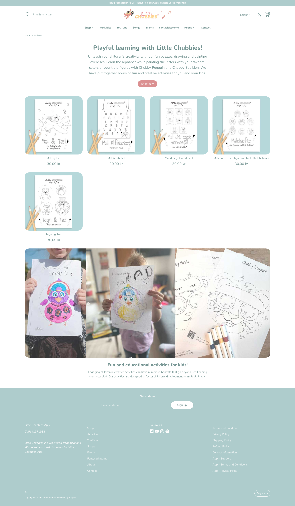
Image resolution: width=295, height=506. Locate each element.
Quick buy (53, 149)
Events (150, 27)
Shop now (147, 83)
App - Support (221, 458)
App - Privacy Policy (224, 471)
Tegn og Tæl (53, 234)
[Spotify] (167, 431)
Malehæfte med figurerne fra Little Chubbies (241, 158)
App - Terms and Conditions (230, 464)
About (188, 27)
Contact (205, 27)
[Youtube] (157, 431)
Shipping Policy (222, 440)
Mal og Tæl (54, 158)
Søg (26, 492)
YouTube (122, 27)
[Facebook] (151, 431)
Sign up (182, 405)
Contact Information (224, 452)
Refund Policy (221, 446)
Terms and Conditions (226, 428)
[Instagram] (162, 431)
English (244, 14)
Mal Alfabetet (116, 158)
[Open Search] (28, 14)
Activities (105, 27)
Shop (88, 27)
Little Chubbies (49, 497)
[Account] (259, 15)
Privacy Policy (220, 434)
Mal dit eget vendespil (179, 158)
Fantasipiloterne (169, 27)
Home (27, 35)
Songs (136, 27)
